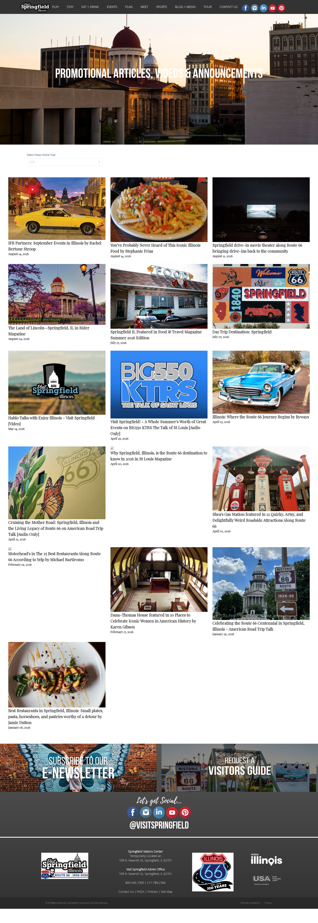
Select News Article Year (41, 155)
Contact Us (126, 892)
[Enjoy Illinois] (266, 859)
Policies (153, 892)
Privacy (268, 902)
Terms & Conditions (250, 902)
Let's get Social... (159, 800)
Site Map (166, 892)
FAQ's (140, 892)
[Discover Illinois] (266, 879)
